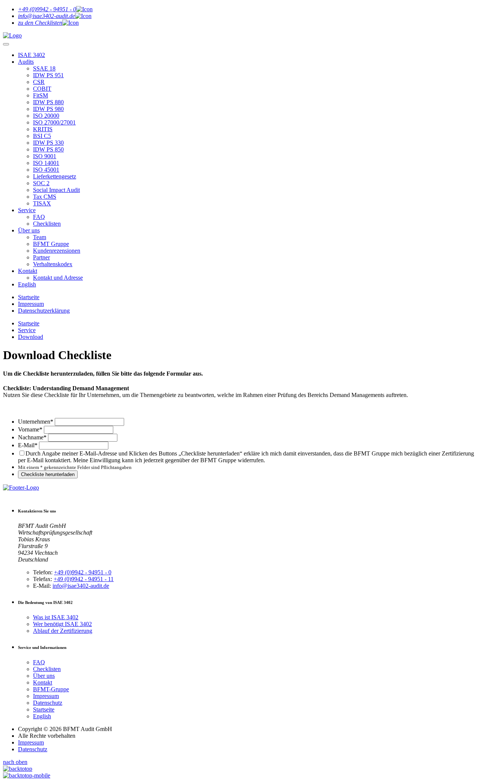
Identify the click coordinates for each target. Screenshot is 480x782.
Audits (26, 61)
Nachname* (32, 437)
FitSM (40, 95)
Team (39, 237)
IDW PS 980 (48, 109)
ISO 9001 (44, 156)
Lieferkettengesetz (54, 176)
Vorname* (30, 429)
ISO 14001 (46, 163)
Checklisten (47, 223)
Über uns (29, 230)
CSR (39, 82)
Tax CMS (44, 196)
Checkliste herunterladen (48, 474)
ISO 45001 (46, 169)
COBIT (42, 88)
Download (30, 337)
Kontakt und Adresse (58, 277)
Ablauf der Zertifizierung (62, 631)
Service (27, 210)
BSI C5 (42, 136)
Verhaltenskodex (52, 264)
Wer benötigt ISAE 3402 (62, 624)
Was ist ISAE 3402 (55, 617)
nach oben (15, 762)
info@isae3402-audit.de (80, 586)
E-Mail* (28, 445)
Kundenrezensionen (56, 250)
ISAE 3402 (31, 55)
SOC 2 (41, 183)
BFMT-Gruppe (51, 689)
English (27, 284)
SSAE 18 (44, 68)
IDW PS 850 (48, 149)
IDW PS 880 (48, 102)
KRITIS (42, 129)
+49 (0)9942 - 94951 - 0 (82, 572)
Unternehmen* (35, 421)
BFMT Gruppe (51, 244)
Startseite (28, 297)
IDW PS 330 (48, 142)
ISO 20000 (46, 115)
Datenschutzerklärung (44, 310)
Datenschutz (47, 703)
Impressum (31, 304)
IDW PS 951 (48, 75)
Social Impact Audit (56, 190)
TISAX (42, 203)
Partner (41, 257)
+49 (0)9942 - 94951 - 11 (84, 579)
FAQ (39, 217)
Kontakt (27, 271)
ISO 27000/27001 (54, 122)
